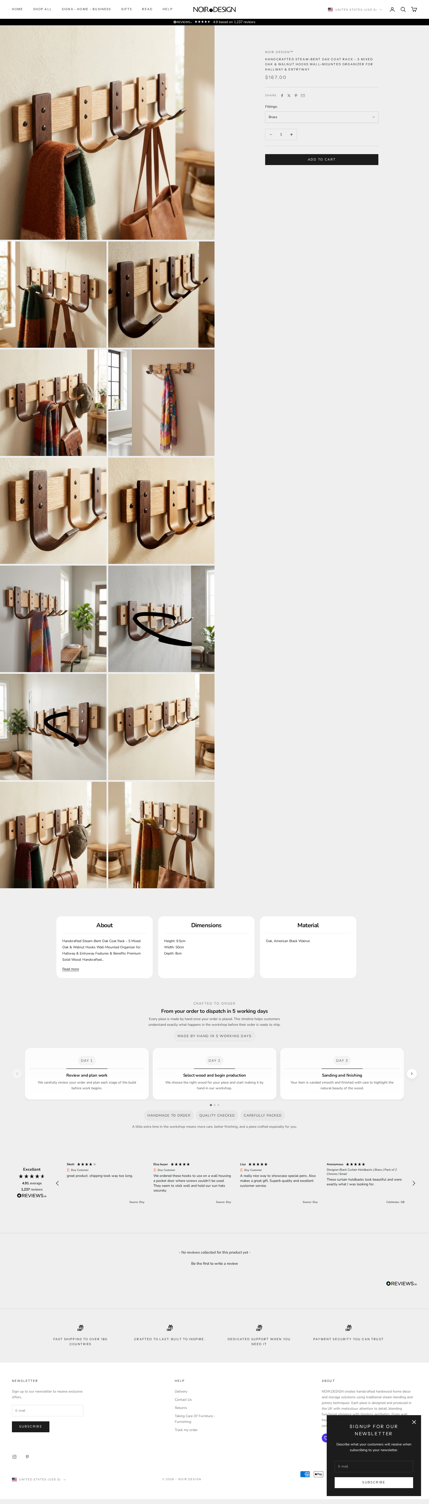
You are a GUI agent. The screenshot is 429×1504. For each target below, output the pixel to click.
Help (168, 9)
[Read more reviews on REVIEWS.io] (32, 1201)
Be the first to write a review (214, 1274)
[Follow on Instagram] (14, 1467)
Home (17, 9)
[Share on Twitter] (289, 96)
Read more (70, 969)
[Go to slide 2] (214, 1105)
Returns (181, 1418)
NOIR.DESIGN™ (279, 52)
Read (147, 9)
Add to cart (322, 159)
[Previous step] (17, 1073)
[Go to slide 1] (211, 1105)
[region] (236, 1188)
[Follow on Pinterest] (27, 1467)
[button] (58, 1189)
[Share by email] (303, 96)
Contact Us (183, 1410)
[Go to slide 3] (218, 1105)
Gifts (126, 9)
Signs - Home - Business (86, 9)
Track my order (186, 1440)
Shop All (42, 9)
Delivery (181, 1402)
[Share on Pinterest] (296, 96)
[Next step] (412, 1073)
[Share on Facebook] (282, 96)
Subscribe (373, 1482)
